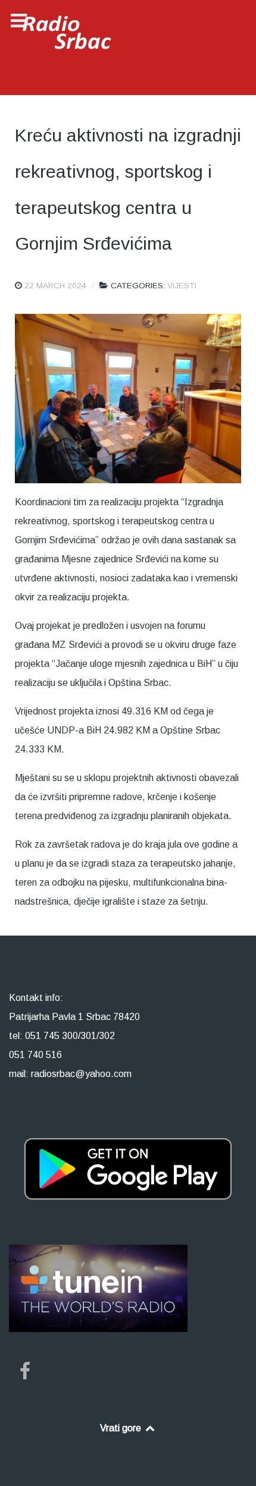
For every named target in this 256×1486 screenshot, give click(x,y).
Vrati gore (121, 1428)
